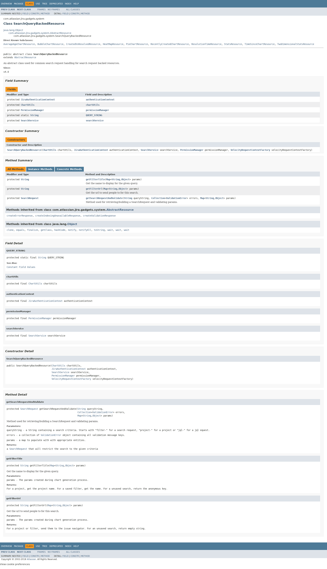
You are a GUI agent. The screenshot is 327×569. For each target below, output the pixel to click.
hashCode (59, 230)
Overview (6, 4)
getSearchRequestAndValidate (104, 198)
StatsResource (233, 44)
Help (76, 4)
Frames (41, 9)
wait (110, 230)
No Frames (54, 9)
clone (10, 230)
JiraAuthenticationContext (38, 99)
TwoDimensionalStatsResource (295, 44)
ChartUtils (27, 104)
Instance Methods (40, 169)
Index (68, 4)
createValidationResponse (99, 215)
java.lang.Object (13, 30)
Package (18, 4)
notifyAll (85, 230)
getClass (46, 230)
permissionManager (97, 110)
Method (45, 13)
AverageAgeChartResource (19, 44)
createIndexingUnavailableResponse (57, 215)
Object (125, 179)
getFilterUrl (94, 188)
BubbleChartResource (50, 44)
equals (20, 230)
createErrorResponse (20, 215)
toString (99, 230)
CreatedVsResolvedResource (83, 44)
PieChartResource (137, 44)
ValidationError (176, 198)
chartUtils (92, 104)
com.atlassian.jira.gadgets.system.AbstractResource (40, 33)
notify (72, 230)
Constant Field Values (21, 267)
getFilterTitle (95, 179)
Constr (34, 13)
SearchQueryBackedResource (24, 150)
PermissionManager (32, 110)
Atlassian (31, 559)
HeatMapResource (113, 44)
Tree (44, 4)
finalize (32, 230)
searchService (95, 120)
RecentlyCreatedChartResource (170, 44)
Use (38, 4)
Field (25, 13)
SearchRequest (29, 198)
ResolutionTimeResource (206, 44)
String (34, 115)
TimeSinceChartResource (260, 44)
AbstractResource (25, 57)
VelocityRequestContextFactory (250, 150)
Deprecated (56, 4)
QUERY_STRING (94, 115)
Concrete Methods (69, 169)
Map (108, 179)
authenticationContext (100, 99)
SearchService (29, 120)
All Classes (73, 9)
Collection (158, 198)
